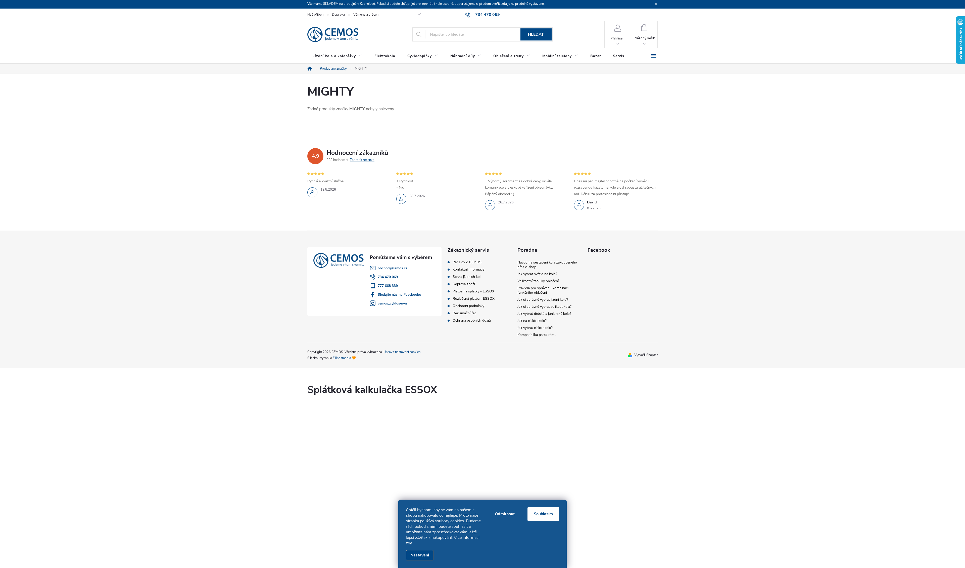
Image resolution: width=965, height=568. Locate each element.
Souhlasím (543, 514)
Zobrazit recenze (362, 160)
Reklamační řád (464, 313)
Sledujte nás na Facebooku (399, 294)
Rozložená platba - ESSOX (474, 299)
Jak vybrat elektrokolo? (535, 327)
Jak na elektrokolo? (532, 320)
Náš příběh (315, 14)
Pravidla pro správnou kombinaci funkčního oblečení (542, 290)
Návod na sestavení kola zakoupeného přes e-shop (547, 264)
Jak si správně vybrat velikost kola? (544, 306)
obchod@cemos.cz (392, 268)
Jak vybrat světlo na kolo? (537, 274)
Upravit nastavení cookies (401, 352)
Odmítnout (505, 514)
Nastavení (419, 555)
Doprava (338, 14)
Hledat (536, 34)
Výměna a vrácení (366, 14)
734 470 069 (388, 277)
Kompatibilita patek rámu (536, 334)
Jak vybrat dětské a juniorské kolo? (544, 313)
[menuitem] (337, 56)
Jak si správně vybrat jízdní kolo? (542, 299)
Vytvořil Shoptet (646, 355)
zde (409, 543)
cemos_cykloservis (393, 303)
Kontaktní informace (468, 270)
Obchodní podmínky (468, 306)
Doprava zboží (464, 284)
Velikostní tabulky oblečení (538, 281)
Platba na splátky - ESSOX (473, 291)
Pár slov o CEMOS (467, 262)
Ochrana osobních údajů (472, 321)
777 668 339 (388, 285)
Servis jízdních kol (466, 277)
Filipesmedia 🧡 (344, 358)
